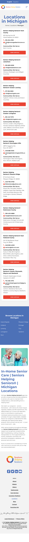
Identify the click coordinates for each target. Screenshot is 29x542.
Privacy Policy (20, 519)
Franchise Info (14, 507)
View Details (14, 52)
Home (7, 25)
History (14, 487)
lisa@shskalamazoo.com (13, 215)
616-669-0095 (9, 65)
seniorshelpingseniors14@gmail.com (15, 283)
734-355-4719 (9, 281)
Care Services (14, 493)
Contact (14, 504)
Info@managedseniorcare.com (15, 43)
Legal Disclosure (9, 519)
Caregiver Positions (14, 496)
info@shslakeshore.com (13, 67)
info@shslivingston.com (13, 119)
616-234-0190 (9, 40)
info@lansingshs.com (12, 93)
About (14, 481)
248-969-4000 (10, 245)
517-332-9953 (9, 91)
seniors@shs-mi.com (12, 247)
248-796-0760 (9, 182)
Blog (14, 501)
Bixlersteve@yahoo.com (13, 184)
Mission (14, 484)
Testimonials (14, 490)
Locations (13, 25)
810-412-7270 (9, 117)
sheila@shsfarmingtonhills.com (15, 153)
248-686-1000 (9, 150)
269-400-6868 (9, 213)
